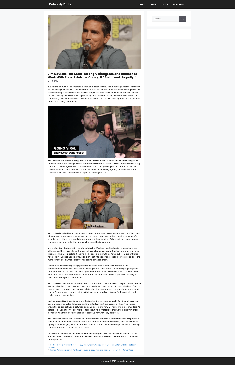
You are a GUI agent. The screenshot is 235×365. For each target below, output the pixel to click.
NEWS (165, 4)
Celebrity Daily (60, 4)
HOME (142, 4)
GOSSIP (153, 4)
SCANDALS (178, 4)
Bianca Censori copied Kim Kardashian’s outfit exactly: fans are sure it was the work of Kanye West (91, 350)
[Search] (182, 19)
